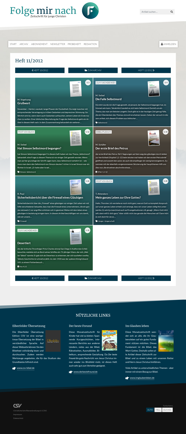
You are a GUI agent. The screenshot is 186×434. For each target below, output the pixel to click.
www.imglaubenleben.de (142, 377)
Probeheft (74, 44)
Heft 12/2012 (145, 70)
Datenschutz (18, 418)
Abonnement (39, 44)
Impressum (17, 414)
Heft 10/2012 (40, 70)
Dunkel (167, 410)
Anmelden (169, 44)
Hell (158, 410)
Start (13, 44)
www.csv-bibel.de (25, 368)
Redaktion (90, 44)
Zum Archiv (94, 70)
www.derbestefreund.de (85, 371)
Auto (150, 410)
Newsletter (57, 44)
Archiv (24, 44)
